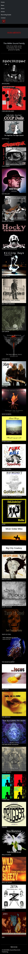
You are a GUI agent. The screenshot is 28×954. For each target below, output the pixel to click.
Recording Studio (6, 15)
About (3, 8)
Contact (3, 18)
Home (3, 2)
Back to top (14, 947)
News (2, 5)
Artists (3, 11)
